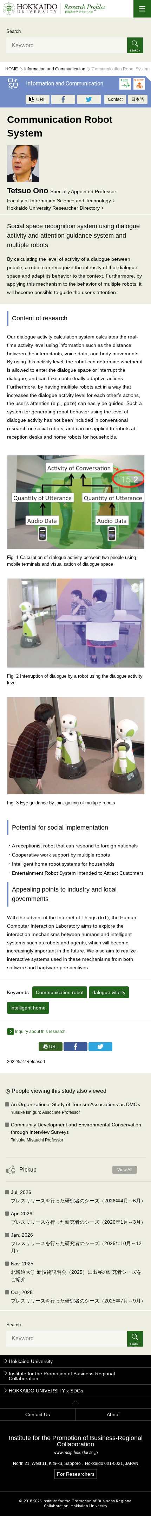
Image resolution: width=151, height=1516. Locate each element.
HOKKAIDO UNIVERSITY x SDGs (46, 1390)
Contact (115, 99)
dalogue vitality (108, 992)
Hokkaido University (31, 1361)
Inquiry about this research (40, 1031)
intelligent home (28, 1008)
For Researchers (75, 1474)
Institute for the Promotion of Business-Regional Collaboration (62, 1376)
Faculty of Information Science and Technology (59, 200)
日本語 (137, 99)
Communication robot (60, 992)
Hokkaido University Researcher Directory (53, 208)
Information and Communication (54, 69)
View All (124, 1169)
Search (13, 31)
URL (40, 99)
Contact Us (37, 1414)
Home (11, 69)
